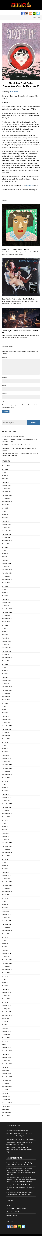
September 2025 (7, 501)
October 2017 (6, 810)
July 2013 (5, 976)
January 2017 (6, 839)
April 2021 (5, 674)
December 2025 (7, 492)
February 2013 (6, 992)
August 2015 (6, 895)
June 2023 (5, 589)
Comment (5, 357)
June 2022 (5, 628)
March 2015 (5, 911)
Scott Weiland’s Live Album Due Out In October (19, 299)
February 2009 (6, 1057)
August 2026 (6, 466)
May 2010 (5, 1044)
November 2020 (7, 690)
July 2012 (5, 1002)
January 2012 (6, 1008)
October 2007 (6, 1083)
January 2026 (6, 488)
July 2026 (5, 469)
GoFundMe (30, 185)
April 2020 (5, 713)
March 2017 (5, 833)
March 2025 (5, 521)
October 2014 (6, 927)
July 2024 (5, 547)
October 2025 (6, 498)
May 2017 (5, 826)
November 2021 (7, 651)
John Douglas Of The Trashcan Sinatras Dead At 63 (20, 332)
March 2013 (5, 989)
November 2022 (7, 612)
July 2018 (5, 781)
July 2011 (5, 1021)
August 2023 (6, 583)
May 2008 (5, 1067)
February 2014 (6, 953)
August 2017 (6, 817)
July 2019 (5, 742)
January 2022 (6, 644)
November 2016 (7, 846)
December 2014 (7, 921)
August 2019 (6, 739)
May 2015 (5, 904)
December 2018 (7, 765)
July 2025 (5, 508)
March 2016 (5, 872)
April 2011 (5, 1025)
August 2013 (6, 973)
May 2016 (5, 865)
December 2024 (7, 531)
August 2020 (6, 700)
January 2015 (6, 917)
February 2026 (6, 485)
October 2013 (6, 966)
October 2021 (6, 654)
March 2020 (5, 716)
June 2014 (5, 940)
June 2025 (5, 511)
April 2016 (5, 869)
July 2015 (5, 898)
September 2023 (7, 579)
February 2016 (6, 875)
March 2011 (5, 1028)
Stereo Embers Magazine (10, 17)
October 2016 (6, 849)
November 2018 (7, 768)
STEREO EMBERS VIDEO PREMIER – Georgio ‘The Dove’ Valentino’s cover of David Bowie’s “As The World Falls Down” (21, 1180)
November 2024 (7, 534)
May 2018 (5, 787)
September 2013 (7, 969)
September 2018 (7, 774)
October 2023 (6, 576)
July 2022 (5, 625)
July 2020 (5, 703)
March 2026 (5, 482)
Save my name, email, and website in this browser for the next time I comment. (20, 406)
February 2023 (6, 602)
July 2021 (5, 664)
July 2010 (5, 1041)
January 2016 (6, 878)
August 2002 (6, 1116)
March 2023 (5, 599)
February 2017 (6, 836)
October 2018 (6, 771)
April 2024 (5, 557)
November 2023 (7, 573)
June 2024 (5, 550)
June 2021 (5, 667)
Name (4, 377)
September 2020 (7, 696)
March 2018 (5, 794)
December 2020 (7, 687)
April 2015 (5, 908)
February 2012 (6, 1005)
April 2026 (5, 479)
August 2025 (6, 505)
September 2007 (7, 1086)
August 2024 (6, 544)
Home (8, 1205)
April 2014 (5, 947)
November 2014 (7, 924)
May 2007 (5, 1093)
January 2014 (6, 956)
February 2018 (6, 797)
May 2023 (5, 592)
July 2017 (5, 820)
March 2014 (5, 950)
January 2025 (6, 527)
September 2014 (7, 930)
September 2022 (7, 618)
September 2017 (7, 813)
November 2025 (7, 495)
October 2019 (6, 732)
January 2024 (6, 566)
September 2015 (7, 891)
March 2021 (5, 677)
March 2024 (5, 560)
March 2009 (5, 1054)
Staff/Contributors (11, 1215)
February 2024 (6, 563)
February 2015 (6, 914)
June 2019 (5, 745)
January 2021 (6, 683)
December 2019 (7, 726)
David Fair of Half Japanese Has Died (15, 249)
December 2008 (7, 1064)
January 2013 (6, 995)
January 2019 (6, 761)
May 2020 (5, 709)
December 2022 (7, 609)
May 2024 (5, 553)
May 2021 (5, 670)
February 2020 (6, 719)
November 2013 (7, 963)
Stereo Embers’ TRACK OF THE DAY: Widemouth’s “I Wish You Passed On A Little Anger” (19, 1150)
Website (4, 393)
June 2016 (5, 862)
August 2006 (6, 1106)
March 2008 (5, 1070)
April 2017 (5, 830)
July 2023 (5, 586)
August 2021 (6, 661)
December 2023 (7, 570)
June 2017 (5, 823)
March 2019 (5, 755)
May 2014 (5, 943)
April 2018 (5, 791)
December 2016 (7, 843)
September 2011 (7, 1015)
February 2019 (6, 758)
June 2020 (5, 706)
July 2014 (5, 937)
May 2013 (5, 982)
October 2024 (6, 537)
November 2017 (7, 807)
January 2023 (6, 605)
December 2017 (7, 804)
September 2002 (7, 1112)
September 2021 (7, 657)
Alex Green (14, 92)
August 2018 (6, 778)
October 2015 (6, 888)
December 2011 (7, 1012)
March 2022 (5, 638)
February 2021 (6, 680)
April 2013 (5, 986)
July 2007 (5, 1090)
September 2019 (7, 735)
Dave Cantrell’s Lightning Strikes (16, 1209)
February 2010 (6, 1047)
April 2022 (5, 635)
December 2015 (7, 882)
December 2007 (7, 1077)
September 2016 (7, 852)
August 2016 (6, 856)
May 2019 (5, 748)
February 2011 (6, 1031)
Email (4, 385)
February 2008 (6, 1073)
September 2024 (7, 540)
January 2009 (6, 1060)
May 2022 (5, 631)
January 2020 (6, 722)
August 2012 (6, 999)
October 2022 (6, 615)
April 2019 (5, 752)
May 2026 (5, 475)
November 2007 (7, 1080)
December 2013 (7, 960)
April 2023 (5, 596)
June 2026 (5, 472)
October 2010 (6, 1034)
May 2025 (5, 514)
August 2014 (6, 934)
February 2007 (6, 1096)
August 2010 (6, 1038)
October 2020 (6, 693)
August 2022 (6, 622)
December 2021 (7, 648)
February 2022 (6, 641)
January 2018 (6, 800)
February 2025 (6, 524)
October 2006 (6, 1099)
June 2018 (5, 784)
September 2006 (7, 1103)
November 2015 (7, 885)
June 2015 (5, 901)
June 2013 (5, 979)
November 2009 (7, 1051)
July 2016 (5, 859)
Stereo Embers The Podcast (14, 1212)
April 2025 (5, 518)
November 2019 (7, 729)
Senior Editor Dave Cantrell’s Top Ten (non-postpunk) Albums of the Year (20, 1187)
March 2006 (5, 1109)
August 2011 (6, 1018)
